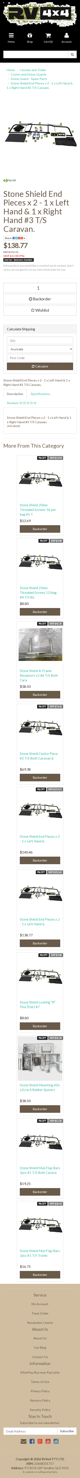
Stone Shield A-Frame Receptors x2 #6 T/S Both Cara (39, 675)
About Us (40, 1338)
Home (11, 70)
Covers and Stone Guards (28, 74)
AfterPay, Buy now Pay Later (40, 1372)
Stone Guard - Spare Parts (29, 79)
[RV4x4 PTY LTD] (40, 13)
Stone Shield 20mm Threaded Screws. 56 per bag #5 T (38, 509)
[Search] (72, 54)
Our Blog (40, 1347)
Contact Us (40, 1357)
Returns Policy (40, 1400)
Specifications (40, 394)
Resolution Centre (40, 1322)
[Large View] (10, 180)
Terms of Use (40, 1382)
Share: (9, 238)
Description (15, 394)
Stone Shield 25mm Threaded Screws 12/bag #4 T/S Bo (38, 592)
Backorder (41, 298)
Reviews (13, 403)
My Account (40, 1304)
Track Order (40, 1313)
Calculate (41, 366)
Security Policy (40, 1410)
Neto (54, 1471)
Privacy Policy (40, 1391)
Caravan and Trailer (33, 70)
